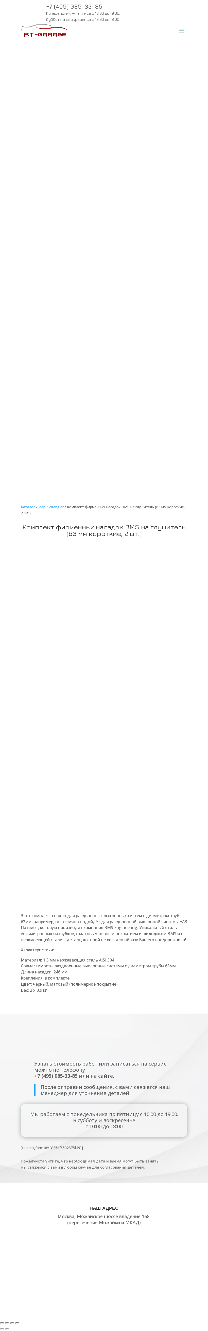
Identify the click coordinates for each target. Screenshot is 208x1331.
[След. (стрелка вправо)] (7, 1329)
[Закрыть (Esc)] (17, 1323)
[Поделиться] (12, 1323)
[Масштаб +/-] (2, 1323)
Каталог (28, 506)
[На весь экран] (7, 1323)
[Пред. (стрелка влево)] (2, 1329)
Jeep (41, 506)
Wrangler (56, 506)
